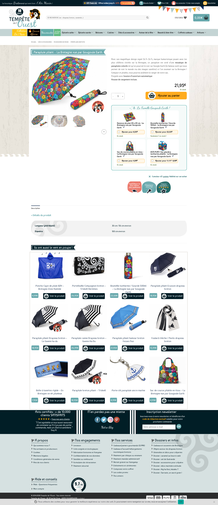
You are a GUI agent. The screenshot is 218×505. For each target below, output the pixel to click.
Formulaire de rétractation (84, 462)
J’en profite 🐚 (127, 3)
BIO (57, 32)
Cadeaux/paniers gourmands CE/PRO (129, 445)
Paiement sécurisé (81, 466)
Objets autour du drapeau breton (167, 449)
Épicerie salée (68, 32)
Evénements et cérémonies (124, 465)
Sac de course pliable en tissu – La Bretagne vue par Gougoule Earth (167, 392)
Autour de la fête (146, 32)
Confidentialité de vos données (86, 455)
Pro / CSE (165, 3)
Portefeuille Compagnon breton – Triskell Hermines (89, 287)
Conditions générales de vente (46, 459)
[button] (188, 3)
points (166, 176)
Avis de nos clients (41, 462)
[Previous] (36, 84)
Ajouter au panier (169, 95)
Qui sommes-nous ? (41, 445)
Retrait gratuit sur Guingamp (125, 462)
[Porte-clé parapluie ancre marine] (128, 370)
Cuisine (110, 32)
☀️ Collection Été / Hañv (19, 32)
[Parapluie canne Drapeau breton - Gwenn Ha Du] (89, 318)
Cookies (36, 452)
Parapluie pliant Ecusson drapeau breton (168, 287)
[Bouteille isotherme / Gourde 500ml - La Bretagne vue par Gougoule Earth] (128, 265)
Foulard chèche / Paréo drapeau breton (167, 340)
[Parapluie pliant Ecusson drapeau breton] (167, 265)
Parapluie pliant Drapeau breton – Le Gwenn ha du (49, 340)
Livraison (77, 445)
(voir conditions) (134, 187)
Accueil (33, 42)
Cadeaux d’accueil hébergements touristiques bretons (127, 450)
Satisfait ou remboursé (83, 459)
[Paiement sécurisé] (149, 193)
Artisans (200, 32)
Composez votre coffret (123, 469)
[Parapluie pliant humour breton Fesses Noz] (128, 318)
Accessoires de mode (61, 42)
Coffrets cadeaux (185, 32)
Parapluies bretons (78, 42)
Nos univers (118, 476)
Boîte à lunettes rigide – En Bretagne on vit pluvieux (49, 392)
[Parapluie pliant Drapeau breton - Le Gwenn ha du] (49, 318)
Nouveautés (47, 32)
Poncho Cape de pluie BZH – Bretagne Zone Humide (49, 287)
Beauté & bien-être (165, 32)
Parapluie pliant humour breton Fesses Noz (128, 340)
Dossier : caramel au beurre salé (167, 455)
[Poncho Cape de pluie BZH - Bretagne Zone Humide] (49, 265)
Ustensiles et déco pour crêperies (167, 452)
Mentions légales (40, 455)
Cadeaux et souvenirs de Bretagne (168, 445)
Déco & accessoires (126, 32)
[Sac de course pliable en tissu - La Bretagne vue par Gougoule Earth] (167, 370)
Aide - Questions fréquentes (45, 484)
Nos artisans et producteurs (45, 449)
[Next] (101, 84)
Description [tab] (35, 208)
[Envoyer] (147, 17)
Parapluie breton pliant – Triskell (89, 390)
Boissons (99, 32)
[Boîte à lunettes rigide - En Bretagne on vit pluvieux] (49, 370)
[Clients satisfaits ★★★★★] (164, 193)
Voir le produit (57, 295)
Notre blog (107, 427)
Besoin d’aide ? (149, 3)
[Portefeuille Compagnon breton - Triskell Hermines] (89, 265)
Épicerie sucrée (84, 32)
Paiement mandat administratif (126, 459)
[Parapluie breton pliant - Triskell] (89, 370)
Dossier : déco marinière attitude (167, 466)
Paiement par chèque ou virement (127, 455)
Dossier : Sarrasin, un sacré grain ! (167, 472)
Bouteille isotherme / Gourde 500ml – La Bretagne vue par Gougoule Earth (128, 288)
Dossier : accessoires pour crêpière (168, 462)
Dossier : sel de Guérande (164, 459)
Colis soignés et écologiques (85, 449)
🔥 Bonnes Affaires (33, 32)
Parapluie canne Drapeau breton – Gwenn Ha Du (88, 340)
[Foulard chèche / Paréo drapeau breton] (167, 318)
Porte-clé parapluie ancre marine (128, 390)
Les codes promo (120, 472)
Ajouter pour (129, 132)
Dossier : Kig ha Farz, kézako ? (165, 469)
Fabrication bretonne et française (87, 452)
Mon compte (38, 488)
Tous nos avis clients (61, 419)
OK (180, 502)
